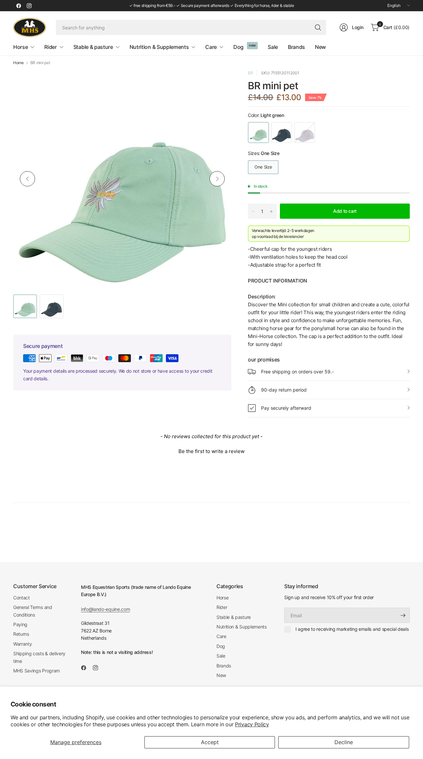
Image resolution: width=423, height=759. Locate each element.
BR (250, 72)
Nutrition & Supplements (241, 626)
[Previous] (27, 178)
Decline (343, 742)
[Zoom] (219, 82)
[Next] (217, 178)
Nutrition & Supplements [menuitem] (159, 47)
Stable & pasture (233, 617)
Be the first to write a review (211, 451)
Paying (20, 624)
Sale (220, 656)
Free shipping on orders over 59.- (297, 371)
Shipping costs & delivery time (39, 657)
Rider (221, 607)
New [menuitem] (320, 47)
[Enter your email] (403, 615)
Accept (210, 742)
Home (18, 63)
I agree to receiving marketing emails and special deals (351, 629)
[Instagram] (29, 5)
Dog (220, 646)
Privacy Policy (252, 724)
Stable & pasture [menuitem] (93, 47)
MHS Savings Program (36, 670)
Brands (223, 665)
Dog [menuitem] (238, 47)
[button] (211, 450)
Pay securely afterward (286, 408)
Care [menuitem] (211, 47)
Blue (281, 132)
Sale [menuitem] (273, 47)
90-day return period (284, 390)
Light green (258, 132)
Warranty (22, 644)
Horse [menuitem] (20, 47)
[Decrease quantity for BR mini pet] (253, 211)
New (221, 675)
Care (221, 636)
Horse (222, 597)
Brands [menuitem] (296, 47)
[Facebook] (18, 5)
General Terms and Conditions (32, 610)
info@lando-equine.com (105, 609)
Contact (21, 597)
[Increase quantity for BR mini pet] (271, 211)
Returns (21, 634)
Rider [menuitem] (50, 47)
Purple (305, 132)
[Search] (318, 27)
